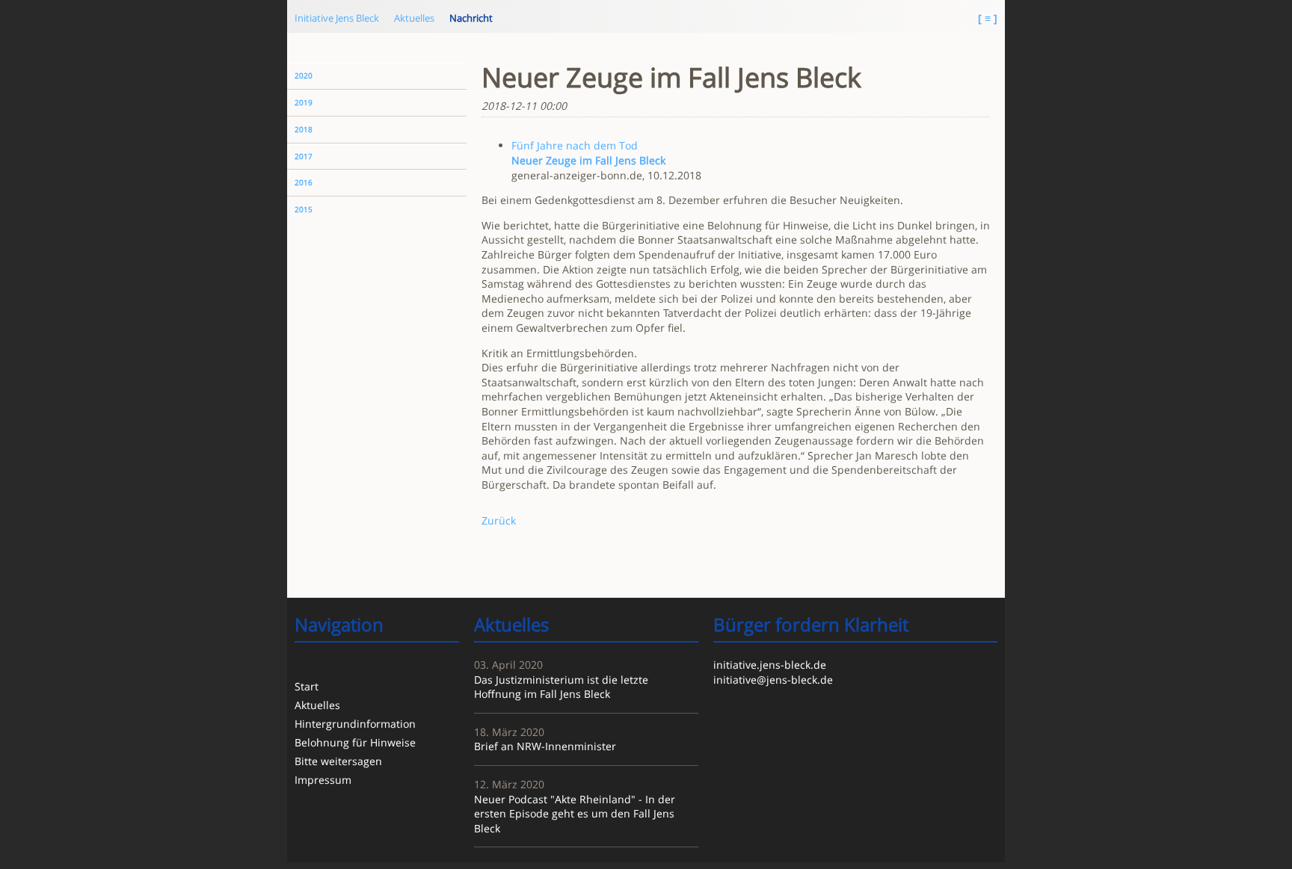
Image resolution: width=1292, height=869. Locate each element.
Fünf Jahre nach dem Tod (574, 145)
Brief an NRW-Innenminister (545, 746)
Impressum (323, 780)
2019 (304, 103)
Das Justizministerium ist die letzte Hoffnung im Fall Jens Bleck (561, 687)
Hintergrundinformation (355, 724)
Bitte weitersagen (338, 761)
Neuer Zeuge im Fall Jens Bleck (588, 160)
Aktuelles (414, 18)
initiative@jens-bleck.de (773, 679)
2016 (304, 183)
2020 (304, 76)
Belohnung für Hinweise (355, 742)
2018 (304, 129)
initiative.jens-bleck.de (769, 665)
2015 (304, 209)
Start (307, 686)
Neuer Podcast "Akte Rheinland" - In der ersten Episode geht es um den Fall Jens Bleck (574, 813)
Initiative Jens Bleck (337, 18)
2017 (304, 156)
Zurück (499, 520)
